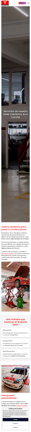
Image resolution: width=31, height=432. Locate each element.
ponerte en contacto (7, 253)
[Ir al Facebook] (22, 3)
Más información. (7, 416)
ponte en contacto (22, 405)
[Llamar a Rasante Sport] (20, 3)
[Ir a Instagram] (25, 3)
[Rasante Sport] (5, 3)
